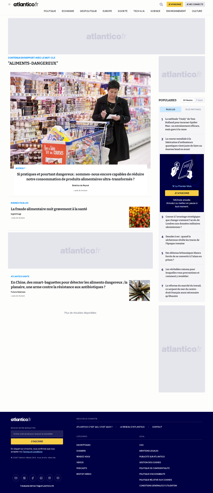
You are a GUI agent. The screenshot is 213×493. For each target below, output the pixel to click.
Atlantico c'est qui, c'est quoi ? (94, 427)
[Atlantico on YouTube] (58, 478)
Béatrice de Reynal (80, 185)
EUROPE (107, 11)
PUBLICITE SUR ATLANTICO (152, 456)
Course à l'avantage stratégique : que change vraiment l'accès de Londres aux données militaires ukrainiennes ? (183, 221)
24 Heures (188, 100)
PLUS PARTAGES (193, 109)
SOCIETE (123, 11)
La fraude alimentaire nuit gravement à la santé (49, 209)
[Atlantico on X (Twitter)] (24, 478)
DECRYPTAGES (83, 445)
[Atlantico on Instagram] (49, 478)
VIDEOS (80, 462)
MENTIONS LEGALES (148, 451)
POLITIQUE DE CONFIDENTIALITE (154, 468)
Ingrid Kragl (16, 214)
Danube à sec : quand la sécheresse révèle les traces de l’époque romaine (182, 240)
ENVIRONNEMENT (176, 11)
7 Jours (199, 100)
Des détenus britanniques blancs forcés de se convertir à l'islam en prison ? (183, 256)
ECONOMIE (68, 11)
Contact (157, 427)
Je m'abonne (181, 193)
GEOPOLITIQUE (88, 11)
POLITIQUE (50, 11)
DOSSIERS (81, 451)
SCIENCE (155, 11)
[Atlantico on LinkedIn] (41, 478)
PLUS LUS (170, 109)
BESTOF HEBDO (84, 474)
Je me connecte (194, 4)
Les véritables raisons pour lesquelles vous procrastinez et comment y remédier (182, 273)
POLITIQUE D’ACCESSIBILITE (152, 474)
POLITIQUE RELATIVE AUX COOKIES (155, 480)
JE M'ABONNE (174, 4)
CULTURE (197, 11)
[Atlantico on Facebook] (32, 478)
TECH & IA (139, 11)
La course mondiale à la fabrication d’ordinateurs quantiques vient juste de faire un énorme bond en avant (183, 144)
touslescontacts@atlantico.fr (37, 486)
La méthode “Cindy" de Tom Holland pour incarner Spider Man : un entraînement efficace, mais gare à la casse (182, 124)
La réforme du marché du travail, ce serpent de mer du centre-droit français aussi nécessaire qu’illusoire (183, 290)
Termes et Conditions (32, 451)
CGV (141, 445)
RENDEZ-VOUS (83, 456)
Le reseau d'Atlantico (132, 427)
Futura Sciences (18, 292)
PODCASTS (82, 468)
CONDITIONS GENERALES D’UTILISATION (158, 485)
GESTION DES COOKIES (150, 462)
